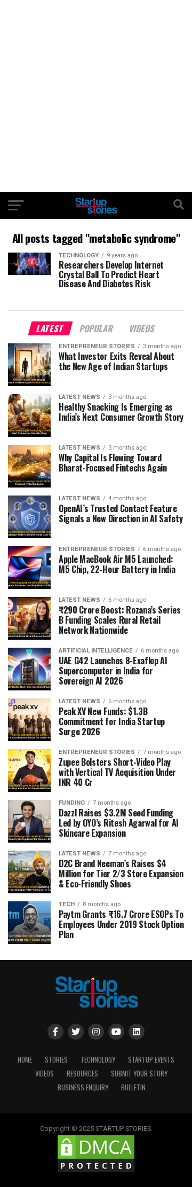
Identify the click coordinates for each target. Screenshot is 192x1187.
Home (25, 1060)
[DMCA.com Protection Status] (96, 1171)
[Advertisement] (96, 96)
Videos (44, 1073)
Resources (82, 1073)
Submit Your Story (139, 1073)
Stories (56, 1060)
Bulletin (133, 1087)
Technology (98, 1060)
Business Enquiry (83, 1087)
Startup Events (151, 1060)
